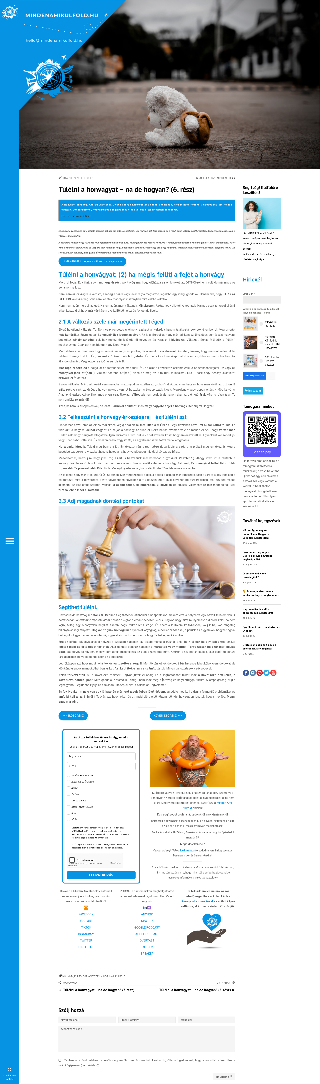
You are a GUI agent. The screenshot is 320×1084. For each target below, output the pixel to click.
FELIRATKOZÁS (101, 875)
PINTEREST (86, 947)
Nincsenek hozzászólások (213, 177)
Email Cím (249, 294)
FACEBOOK (86, 914)
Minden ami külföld (113, 976)
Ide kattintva (187, 850)
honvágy (67, 976)
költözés (87, 177)
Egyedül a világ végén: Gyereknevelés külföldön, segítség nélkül (258, 555)
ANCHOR (147, 914)
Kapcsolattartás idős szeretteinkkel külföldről (258, 610)
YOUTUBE (86, 921)
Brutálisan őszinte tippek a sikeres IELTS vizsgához (259, 646)
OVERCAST (147, 940)
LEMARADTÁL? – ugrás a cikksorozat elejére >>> (92, 261)
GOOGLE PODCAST (147, 927)
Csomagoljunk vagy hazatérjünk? (254, 575)
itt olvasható (101, 837)
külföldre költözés (87, 976)
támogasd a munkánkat (197, 901)
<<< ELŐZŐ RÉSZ (73, 715)
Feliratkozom (253, 390)
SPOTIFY (147, 921)
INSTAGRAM (86, 934)
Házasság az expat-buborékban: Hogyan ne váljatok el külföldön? (257, 533)
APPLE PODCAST (147, 934)
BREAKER (147, 953)
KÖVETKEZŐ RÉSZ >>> (168, 715)
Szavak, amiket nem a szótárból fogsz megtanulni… (261, 593)
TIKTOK (86, 927)
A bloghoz (223, 983)
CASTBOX (147, 947)
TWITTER (86, 940)
